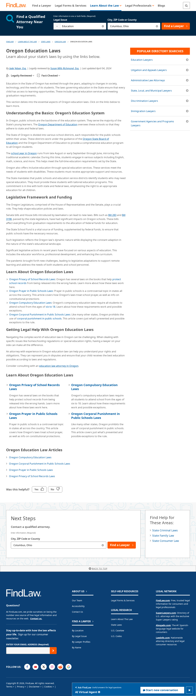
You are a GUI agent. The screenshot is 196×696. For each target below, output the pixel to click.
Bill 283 (112, 215)
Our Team (77, 600)
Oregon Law (60, 41)
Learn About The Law (27, 41)
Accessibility (78, 606)
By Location (78, 630)
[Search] (186, 5)
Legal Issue (60, 19)
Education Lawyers (142, 59)
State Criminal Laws (165, 530)
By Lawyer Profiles (81, 641)
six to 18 (50, 306)
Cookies (48, 686)
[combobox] (79, 26)
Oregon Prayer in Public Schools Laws (31, 291)
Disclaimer (34, 686)
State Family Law (163, 535)
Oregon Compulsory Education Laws (30, 302)
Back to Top (99, 568)
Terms (9, 686)
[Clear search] (102, 26)
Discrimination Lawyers (144, 101)
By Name (76, 647)
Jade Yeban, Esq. (17, 68)
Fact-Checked (49, 75)
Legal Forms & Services (123, 600)
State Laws (45, 41)
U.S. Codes (116, 636)
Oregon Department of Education (57, 124)
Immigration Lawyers (143, 111)
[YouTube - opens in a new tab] (35, 667)
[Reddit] (60, 667)
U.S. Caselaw (117, 630)
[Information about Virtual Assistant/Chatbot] (99, 692)
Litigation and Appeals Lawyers (149, 70)
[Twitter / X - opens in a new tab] (44, 667)
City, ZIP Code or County (122, 19)
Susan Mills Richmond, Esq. (64, 68)
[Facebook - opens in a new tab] (27, 667)
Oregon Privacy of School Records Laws (32, 279)
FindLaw (10, 41)
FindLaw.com (163, 600)
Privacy (20, 686)
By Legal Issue (79, 636)
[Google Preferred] (69, 667)
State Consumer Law (165, 541)
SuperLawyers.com (166, 612)
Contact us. (36, 618)
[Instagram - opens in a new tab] (52, 667)
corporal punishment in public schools (39, 318)
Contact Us (77, 611)
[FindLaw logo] (17, 5)
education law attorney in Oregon (58, 366)
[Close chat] (189, 690)
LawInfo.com (163, 637)
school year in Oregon (24, 153)
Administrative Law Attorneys (148, 80)
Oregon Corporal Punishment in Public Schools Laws (39, 314)
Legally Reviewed (21, 75)
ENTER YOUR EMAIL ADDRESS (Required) (27, 644)
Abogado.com (163, 625)
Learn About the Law (122, 619)
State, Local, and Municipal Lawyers (151, 90)
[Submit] (53, 650)
